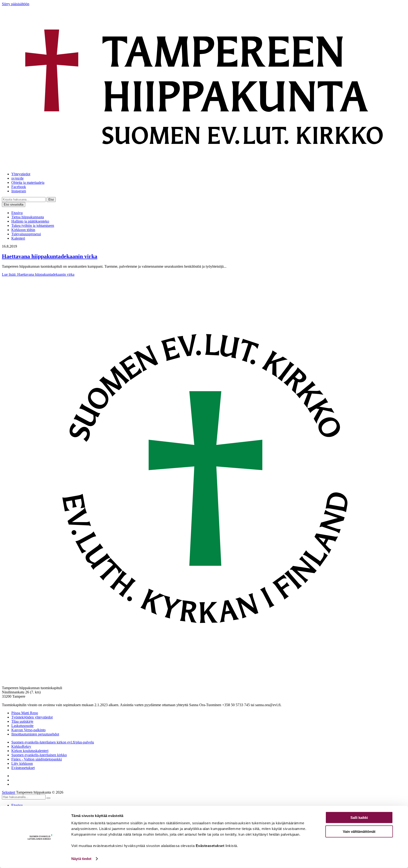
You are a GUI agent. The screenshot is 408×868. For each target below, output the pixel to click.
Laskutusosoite (22, 726)
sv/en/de (17, 178)
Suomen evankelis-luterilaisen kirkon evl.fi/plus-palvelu (52, 742)
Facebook (18, 187)
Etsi (51, 199)
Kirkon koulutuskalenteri (29, 751)
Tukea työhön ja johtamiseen (32, 225)
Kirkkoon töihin (23, 230)
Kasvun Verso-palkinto (28, 730)
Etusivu (17, 213)
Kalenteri (18, 238)
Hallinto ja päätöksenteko (30, 221)
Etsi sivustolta (13, 204)
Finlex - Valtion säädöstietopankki (36, 759)
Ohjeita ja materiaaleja (27, 182)
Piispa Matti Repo (24, 713)
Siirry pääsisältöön (15, 4)
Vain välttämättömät (359, 831)
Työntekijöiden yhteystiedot (32, 717)
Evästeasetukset (23, 768)
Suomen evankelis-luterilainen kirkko (39, 755)
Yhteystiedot (20, 174)
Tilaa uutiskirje (22, 721)
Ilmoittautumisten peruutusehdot (35, 734)
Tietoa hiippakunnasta (27, 217)
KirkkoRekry (21, 746)
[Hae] (48, 798)
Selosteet (8, 792)
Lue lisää (38, 274)
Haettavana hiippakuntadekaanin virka (49, 256)
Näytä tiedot (81, 859)
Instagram (18, 191)
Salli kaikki (359, 818)
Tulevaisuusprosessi (26, 234)
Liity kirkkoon (22, 763)
